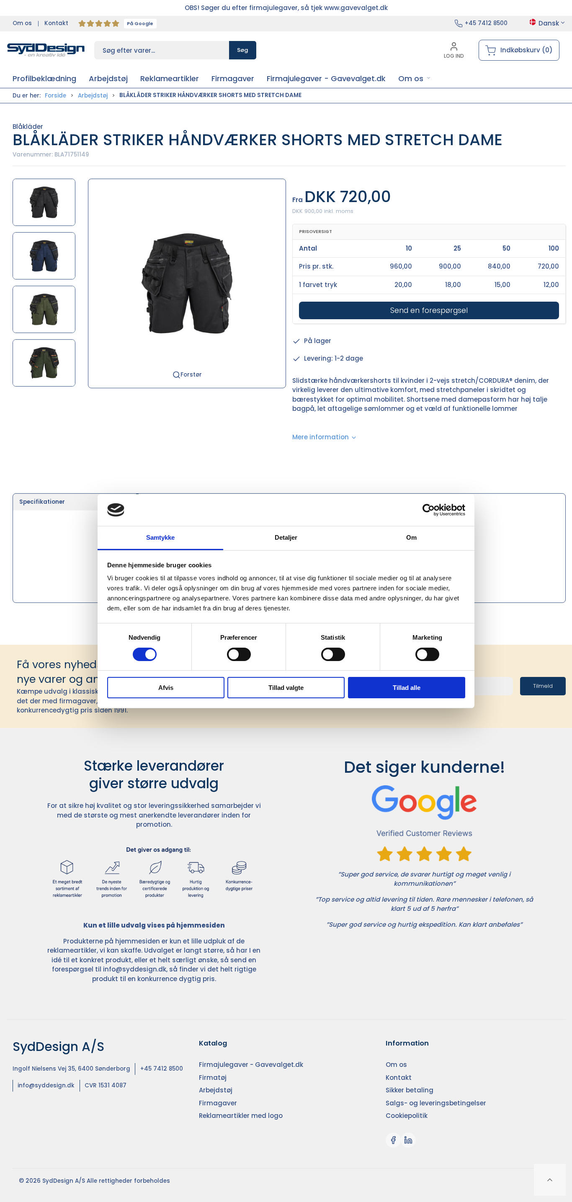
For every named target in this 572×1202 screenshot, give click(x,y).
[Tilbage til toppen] (550, 1180)
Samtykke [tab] (160, 537)
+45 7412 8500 (486, 23)
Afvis (165, 687)
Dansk (549, 23)
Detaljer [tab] (286, 537)
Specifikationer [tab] (42, 502)
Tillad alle (406, 687)
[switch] (239, 654)
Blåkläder (28, 126)
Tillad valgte (286, 687)
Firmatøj (213, 1077)
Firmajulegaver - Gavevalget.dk (251, 1064)
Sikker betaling (409, 1090)
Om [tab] (411, 537)
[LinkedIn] (408, 1140)
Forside (55, 96)
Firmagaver (218, 1103)
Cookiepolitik (407, 1115)
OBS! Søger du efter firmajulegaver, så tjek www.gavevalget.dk (286, 7)
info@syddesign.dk (134, 969)
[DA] (46, 50)
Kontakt (56, 23)
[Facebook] (393, 1140)
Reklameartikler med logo (241, 1115)
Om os (22, 23)
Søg (242, 50)
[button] (414, 78)
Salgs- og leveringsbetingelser (436, 1103)
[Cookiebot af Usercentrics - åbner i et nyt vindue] (428, 510)
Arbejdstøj (93, 96)
